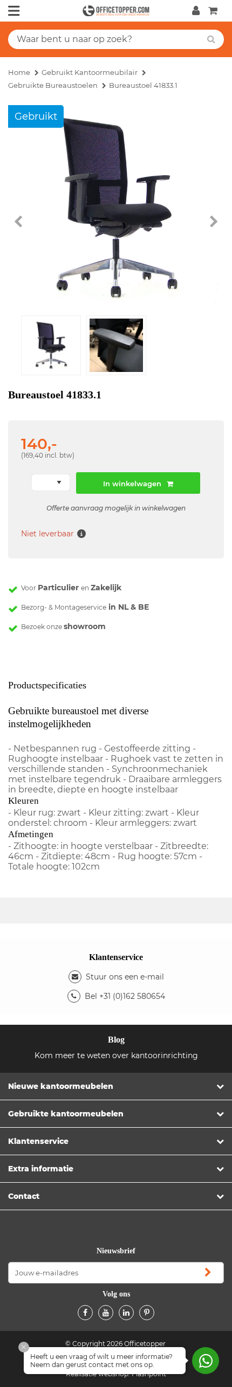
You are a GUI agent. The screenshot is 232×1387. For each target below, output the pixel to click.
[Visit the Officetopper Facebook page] (85, 1312)
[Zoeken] (211, 39)
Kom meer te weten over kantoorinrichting (116, 1055)
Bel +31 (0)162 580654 (125, 996)
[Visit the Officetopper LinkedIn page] (126, 1312)
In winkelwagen (132, 483)
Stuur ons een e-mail (125, 977)
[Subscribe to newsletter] (208, 1273)
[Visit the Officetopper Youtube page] (105, 1312)
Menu (14, 10)
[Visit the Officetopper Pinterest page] (146, 1312)
